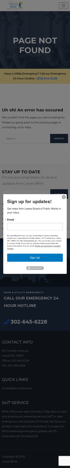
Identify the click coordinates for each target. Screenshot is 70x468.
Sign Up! (35, 257)
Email (10, 219)
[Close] (64, 197)
